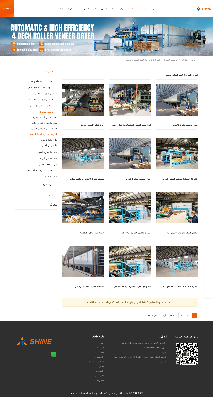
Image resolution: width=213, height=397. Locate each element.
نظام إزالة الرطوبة (48, 140)
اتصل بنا (85, 8)
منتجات (184, 60)
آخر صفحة (152, 315)
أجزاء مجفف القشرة (48, 164)
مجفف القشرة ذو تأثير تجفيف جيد (182, 232)
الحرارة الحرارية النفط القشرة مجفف (42, 134)
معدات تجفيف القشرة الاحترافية (136, 232)
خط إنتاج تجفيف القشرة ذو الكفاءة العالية (132, 286)
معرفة (61, 8)
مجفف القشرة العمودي (46, 152)
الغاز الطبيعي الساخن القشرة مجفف (42, 128)
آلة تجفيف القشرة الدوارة (92, 125)
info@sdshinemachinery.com (135, 343)
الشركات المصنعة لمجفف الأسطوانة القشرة (178, 286)
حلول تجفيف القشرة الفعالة (138, 178)
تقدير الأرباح (72, 8)
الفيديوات (121, 8)
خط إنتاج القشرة (49, 176)
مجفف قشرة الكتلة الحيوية (45, 117)
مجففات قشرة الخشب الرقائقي (89, 286)
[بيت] (188, 8)
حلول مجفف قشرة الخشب (185, 125)
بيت (153, 8)
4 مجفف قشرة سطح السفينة (40, 99)
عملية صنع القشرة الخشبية (92, 232)
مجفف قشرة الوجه (48, 158)
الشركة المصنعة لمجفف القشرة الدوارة (180, 178)
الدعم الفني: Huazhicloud (82, 393)
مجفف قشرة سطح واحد (42, 81)
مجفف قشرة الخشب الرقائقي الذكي (87, 178)
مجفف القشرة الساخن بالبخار (43, 123)
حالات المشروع (107, 8)
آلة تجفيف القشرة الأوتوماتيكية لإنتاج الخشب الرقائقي (131, 125)
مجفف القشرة (170, 60)
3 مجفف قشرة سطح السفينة (44, 93)
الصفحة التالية (169, 315)
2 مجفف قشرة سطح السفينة (40, 87)
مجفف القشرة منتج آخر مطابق (39, 170)
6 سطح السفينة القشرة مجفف (43, 105)
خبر (51, 194)
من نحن (48, 184)
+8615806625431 (153, 347)
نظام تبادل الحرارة (49, 145)
